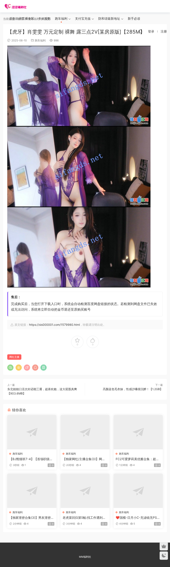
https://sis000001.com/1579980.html (54, 324)
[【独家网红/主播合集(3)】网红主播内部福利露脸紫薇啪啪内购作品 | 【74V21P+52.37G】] (85, 432)
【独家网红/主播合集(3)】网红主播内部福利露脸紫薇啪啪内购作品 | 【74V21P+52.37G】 (84, 459)
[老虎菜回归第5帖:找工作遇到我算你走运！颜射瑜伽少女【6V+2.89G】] (85, 491)
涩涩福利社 (15, 6)
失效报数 (44, 19)
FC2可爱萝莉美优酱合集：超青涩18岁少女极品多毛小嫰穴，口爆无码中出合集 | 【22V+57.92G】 (137, 459)
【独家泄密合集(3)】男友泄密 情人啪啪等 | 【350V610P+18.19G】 (31, 518)
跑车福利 (61, 19)
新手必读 (134, 19)
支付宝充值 (83, 19)
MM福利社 (85, 556)
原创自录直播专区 (21, 19)
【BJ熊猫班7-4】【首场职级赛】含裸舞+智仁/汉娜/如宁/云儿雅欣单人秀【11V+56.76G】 (30, 459)
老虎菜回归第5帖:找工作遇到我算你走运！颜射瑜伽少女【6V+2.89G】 (84, 518)
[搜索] (140, 31)
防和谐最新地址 (109, 19)
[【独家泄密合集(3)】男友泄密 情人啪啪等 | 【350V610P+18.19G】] (31, 491)
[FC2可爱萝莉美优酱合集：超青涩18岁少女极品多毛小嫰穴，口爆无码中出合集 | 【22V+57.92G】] (138, 432)
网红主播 (14, 356)
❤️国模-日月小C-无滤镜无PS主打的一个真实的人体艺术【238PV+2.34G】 (138, 518)
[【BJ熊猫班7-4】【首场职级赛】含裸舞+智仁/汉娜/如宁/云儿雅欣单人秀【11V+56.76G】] (31, 432)
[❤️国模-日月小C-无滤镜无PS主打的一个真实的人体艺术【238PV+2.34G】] (138, 491)
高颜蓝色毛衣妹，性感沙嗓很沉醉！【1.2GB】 (133, 389)
